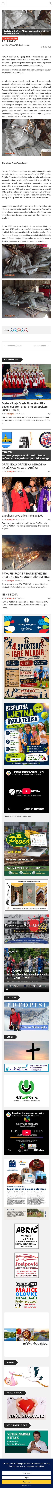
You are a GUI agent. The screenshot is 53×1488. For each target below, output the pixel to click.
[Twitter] (15, 330)
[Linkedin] (22, 330)
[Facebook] (11, 330)
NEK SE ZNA (10, 594)
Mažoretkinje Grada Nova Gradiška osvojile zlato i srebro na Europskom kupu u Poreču (25, 407)
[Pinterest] (26, 330)
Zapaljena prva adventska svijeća (22, 515)
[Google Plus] (19, 330)
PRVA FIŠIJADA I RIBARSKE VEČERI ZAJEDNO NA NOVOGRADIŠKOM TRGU (26, 575)
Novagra (25, 45)
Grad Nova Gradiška (10, 38)
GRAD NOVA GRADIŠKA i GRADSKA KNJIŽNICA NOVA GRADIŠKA (24, 466)
